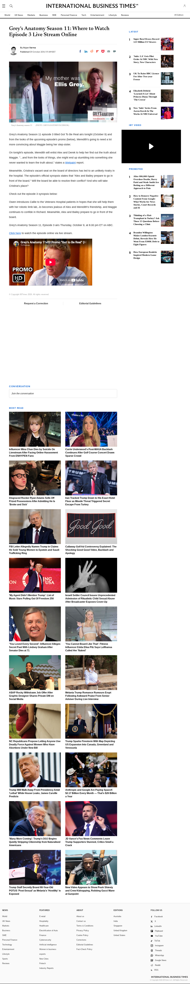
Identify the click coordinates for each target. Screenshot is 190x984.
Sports (5, 959)
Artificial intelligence (48, 945)
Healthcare (44, 926)
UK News (19, 15)
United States (119, 935)
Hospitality (43, 921)
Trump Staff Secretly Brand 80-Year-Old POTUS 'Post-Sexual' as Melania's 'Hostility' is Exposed (35, 890)
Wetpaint (70, 162)
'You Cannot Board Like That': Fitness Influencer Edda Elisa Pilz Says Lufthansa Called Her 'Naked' (88, 647)
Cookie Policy (82, 935)
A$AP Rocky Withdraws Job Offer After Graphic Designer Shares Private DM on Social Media (31, 695)
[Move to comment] (114, 51)
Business (43, 15)
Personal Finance (69, 15)
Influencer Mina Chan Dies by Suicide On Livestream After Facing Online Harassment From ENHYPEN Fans (33, 452)
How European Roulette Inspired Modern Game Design (145, 255)
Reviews (125, 15)
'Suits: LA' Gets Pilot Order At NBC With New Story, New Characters (145, 59)
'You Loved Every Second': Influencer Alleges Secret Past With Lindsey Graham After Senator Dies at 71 (34, 647)
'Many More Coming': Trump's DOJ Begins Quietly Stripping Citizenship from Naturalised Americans (34, 842)
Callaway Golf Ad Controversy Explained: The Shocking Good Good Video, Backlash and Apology (91, 549)
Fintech (42, 963)
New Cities (44, 959)
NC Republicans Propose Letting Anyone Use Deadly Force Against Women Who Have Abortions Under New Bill (35, 744)
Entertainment (97, 15)
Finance (42, 935)
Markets (31, 15)
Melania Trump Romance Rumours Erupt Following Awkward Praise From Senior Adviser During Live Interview (88, 695)
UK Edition (178, 15)
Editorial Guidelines (90, 303)
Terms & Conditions (84, 926)
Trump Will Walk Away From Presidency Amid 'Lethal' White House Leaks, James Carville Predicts (34, 793)
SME (54, 15)
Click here (15, 233)
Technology (7, 945)
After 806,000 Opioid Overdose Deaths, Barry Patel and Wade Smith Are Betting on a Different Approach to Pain (146, 182)
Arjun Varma (29, 47)
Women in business (47, 949)
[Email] (108, 51)
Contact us (81, 921)
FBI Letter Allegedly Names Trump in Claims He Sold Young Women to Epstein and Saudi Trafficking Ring (34, 549)
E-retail (42, 916)
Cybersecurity (45, 940)
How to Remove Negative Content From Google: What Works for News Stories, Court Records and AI (145, 202)
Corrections (81, 940)
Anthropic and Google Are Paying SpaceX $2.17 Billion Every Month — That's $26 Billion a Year (91, 793)
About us (80, 916)
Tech (83, 15)
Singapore (118, 926)
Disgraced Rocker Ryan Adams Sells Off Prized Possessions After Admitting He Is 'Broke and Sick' (32, 501)
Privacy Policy (82, 930)
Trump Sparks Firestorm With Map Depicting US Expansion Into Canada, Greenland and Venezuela (90, 744)
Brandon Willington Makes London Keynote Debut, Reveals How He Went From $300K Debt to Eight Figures (146, 238)
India (116, 921)
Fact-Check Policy (84, 949)
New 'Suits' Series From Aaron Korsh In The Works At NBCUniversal (145, 111)
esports (42, 954)
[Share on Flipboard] (97, 51)
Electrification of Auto (48, 930)
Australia (117, 916)
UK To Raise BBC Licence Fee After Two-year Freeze (146, 76)
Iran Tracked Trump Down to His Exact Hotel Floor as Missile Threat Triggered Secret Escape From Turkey (90, 501)
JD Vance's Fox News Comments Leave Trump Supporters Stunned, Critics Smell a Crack (89, 842)
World (7, 15)
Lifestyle (113, 15)
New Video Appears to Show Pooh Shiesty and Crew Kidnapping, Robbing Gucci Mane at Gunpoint (90, 890)
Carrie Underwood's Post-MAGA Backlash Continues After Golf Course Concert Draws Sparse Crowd (89, 452)
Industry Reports (46, 968)
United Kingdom (120, 930)
